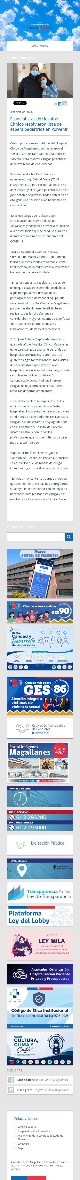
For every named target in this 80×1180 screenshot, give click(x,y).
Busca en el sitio (20, 527)
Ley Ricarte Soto (27, 1126)
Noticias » (27, 57)
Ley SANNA (24, 1143)
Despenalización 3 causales (34, 1131)
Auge (21, 1148)
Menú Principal (40, 46)
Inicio (11, 57)
